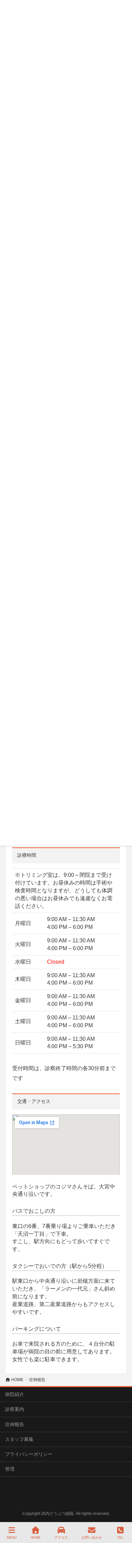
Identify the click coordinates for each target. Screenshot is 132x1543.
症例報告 (14, 1424)
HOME (35, 1537)
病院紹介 (14, 1394)
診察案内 (14, 1409)
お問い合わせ (92, 1537)
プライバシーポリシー (28, 1454)
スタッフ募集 (19, 1439)
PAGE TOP (120, 1512)
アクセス (61, 1537)
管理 (10, 1469)
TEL (120, 1537)
